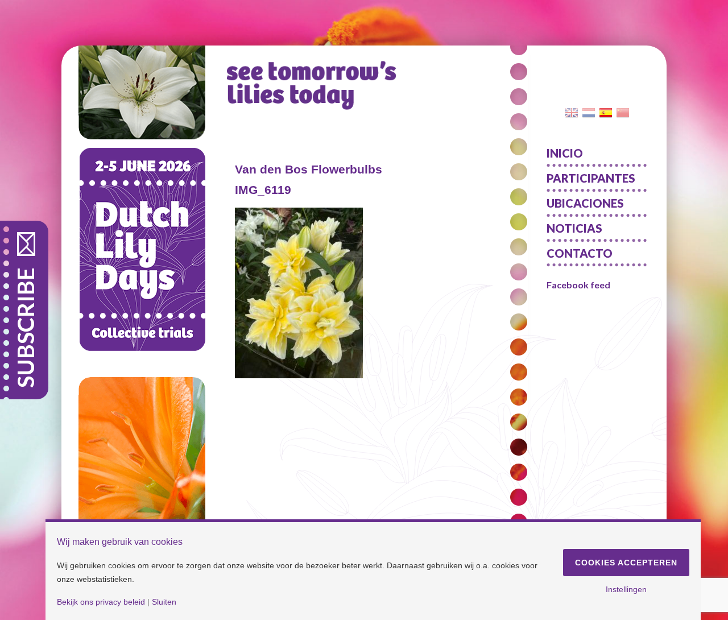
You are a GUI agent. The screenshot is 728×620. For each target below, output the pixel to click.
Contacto (580, 253)
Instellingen (626, 589)
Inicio (565, 153)
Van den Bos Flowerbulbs (308, 169)
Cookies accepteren (626, 562)
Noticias (574, 228)
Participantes (591, 178)
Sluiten (164, 602)
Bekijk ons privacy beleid (101, 602)
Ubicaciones (585, 203)
